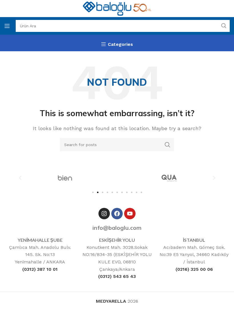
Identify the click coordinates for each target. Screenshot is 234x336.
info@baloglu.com (117, 227)
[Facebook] (117, 213)
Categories (120, 44)
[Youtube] (130, 213)
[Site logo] (117, 8)
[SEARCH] (224, 26)
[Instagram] (104, 213)
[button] (20, 178)
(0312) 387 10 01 (40, 269)
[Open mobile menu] (7, 26)
